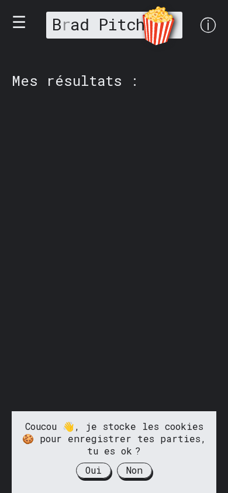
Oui (93, 470)
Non (134, 470)
